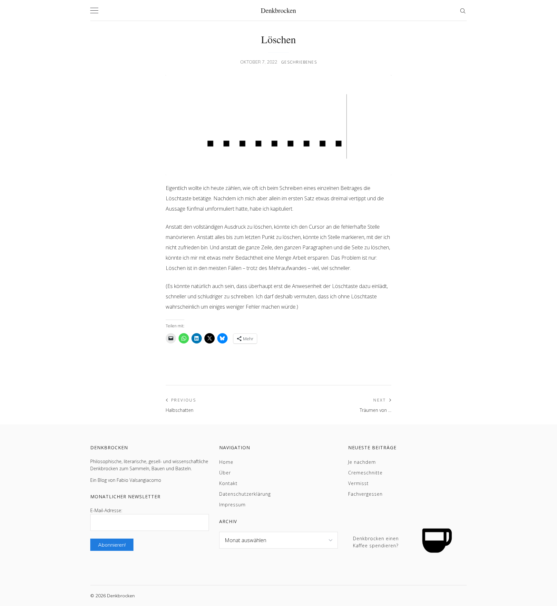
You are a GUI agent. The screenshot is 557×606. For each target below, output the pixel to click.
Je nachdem (362, 462)
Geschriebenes (299, 62)
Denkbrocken (278, 10)
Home (226, 462)
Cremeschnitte (365, 473)
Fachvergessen (365, 494)
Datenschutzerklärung (245, 494)
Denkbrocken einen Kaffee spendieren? (376, 542)
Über (225, 473)
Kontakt (228, 483)
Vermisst (358, 483)
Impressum (232, 505)
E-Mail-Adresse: (106, 510)
